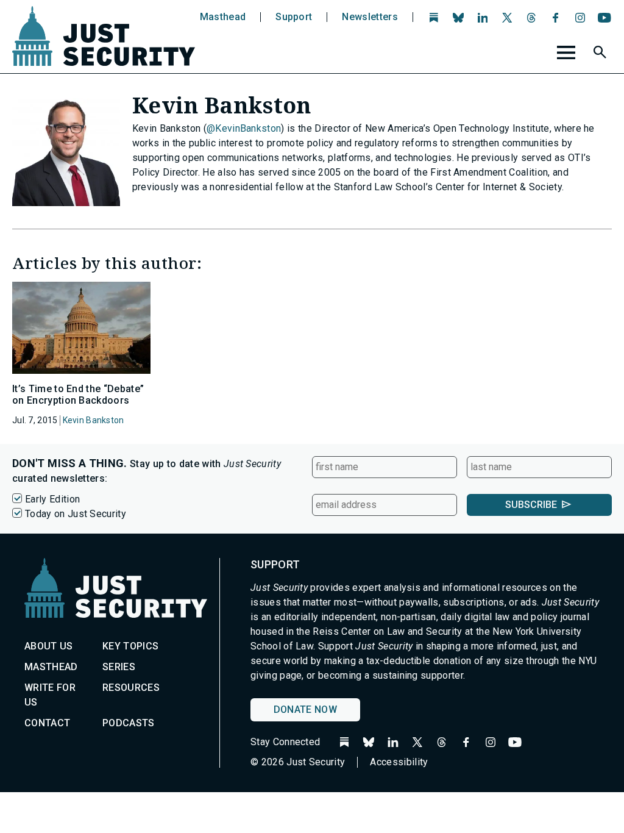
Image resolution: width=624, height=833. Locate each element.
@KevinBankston (244, 128)
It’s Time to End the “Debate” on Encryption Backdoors (78, 394)
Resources (131, 687)
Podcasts (128, 723)
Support (293, 17)
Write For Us (50, 695)
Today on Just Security (75, 514)
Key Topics (130, 646)
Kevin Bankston (93, 420)
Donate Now (305, 709)
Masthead (223, 17)
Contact (47, 723)
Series (118, 667)
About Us (48, 646)
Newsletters (370, 17)
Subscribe (531, 504)
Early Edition (52, 499)
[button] (601, 54)
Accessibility (399, 762)
